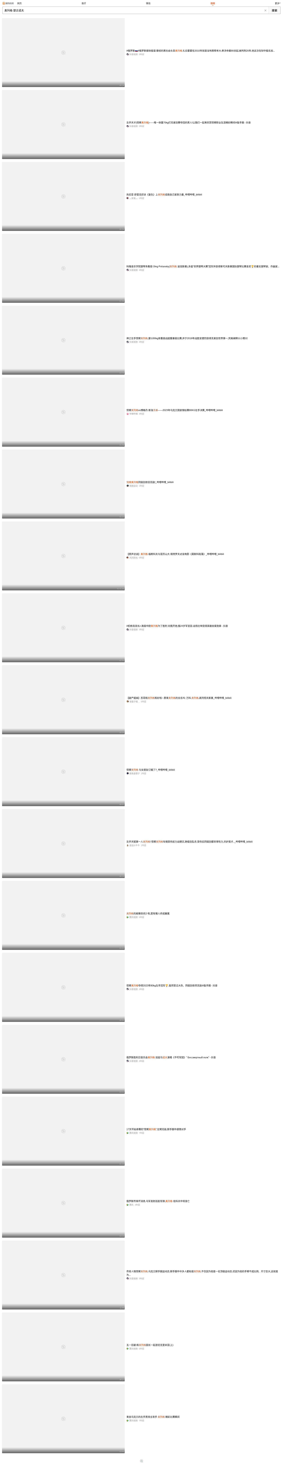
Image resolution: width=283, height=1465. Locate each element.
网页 (19, 3)
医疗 (84, 3)
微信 (148, 3)
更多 (277, 3)
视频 (212, 3)
